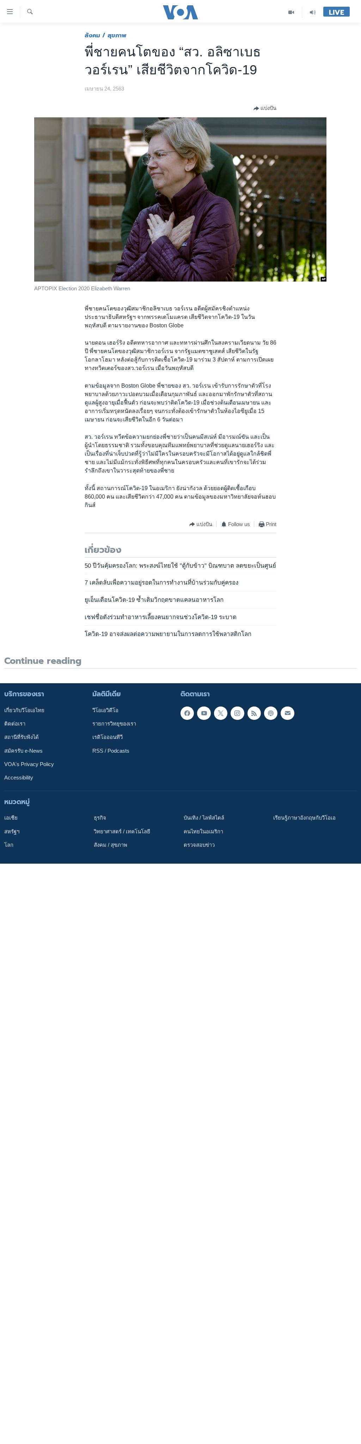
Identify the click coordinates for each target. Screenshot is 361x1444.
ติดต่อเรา (14, 724)
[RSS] (254, 713)
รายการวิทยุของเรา (114, 724)
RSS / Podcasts (110, 750)
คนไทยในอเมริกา (203, 831)
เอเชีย (11, 818)
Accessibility (18, 777)
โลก (8, 845)
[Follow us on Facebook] (187, 713)
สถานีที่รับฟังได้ (21, 737)
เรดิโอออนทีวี (107, 737)
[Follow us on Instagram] (237, 713)
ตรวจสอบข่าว (199, 845)
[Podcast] (270, 713)
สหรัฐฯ (11, 831)
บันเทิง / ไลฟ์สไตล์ (204, 818)
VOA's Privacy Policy (29, 764)
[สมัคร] (287, 713)
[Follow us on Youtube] (203, 713)
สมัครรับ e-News (23, 750)
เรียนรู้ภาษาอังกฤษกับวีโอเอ (304, 818)
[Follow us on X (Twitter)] (220, 713)
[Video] (291, 12)
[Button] (264, 108)
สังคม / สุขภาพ (106, 35)
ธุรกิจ (100, 818)
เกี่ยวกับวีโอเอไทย (24, 710)
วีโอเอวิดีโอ (105, 710)
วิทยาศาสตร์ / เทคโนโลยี (122, 831)
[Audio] (312, 12)
